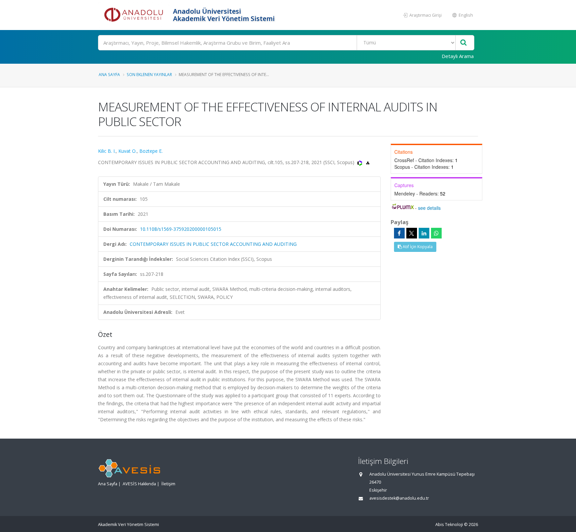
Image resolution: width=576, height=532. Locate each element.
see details (429, 207)
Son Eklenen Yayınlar (149, 74)
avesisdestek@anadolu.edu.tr (399, 498)
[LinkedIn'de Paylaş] (424, 233)
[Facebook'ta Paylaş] (399, 233)
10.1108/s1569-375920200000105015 (180, 229)
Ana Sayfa (109, 74)
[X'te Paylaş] (411, 233)
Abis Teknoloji (449, 524)
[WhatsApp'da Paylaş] (436, 233)
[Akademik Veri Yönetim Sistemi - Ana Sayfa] (134, 15)
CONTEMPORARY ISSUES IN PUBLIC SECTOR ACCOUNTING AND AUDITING (213, 244)
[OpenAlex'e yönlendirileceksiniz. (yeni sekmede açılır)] (367, 162)
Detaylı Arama (458, 56)
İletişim (168, 484)
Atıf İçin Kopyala (417, 246)
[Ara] (463, 42)
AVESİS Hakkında (139, 484)
